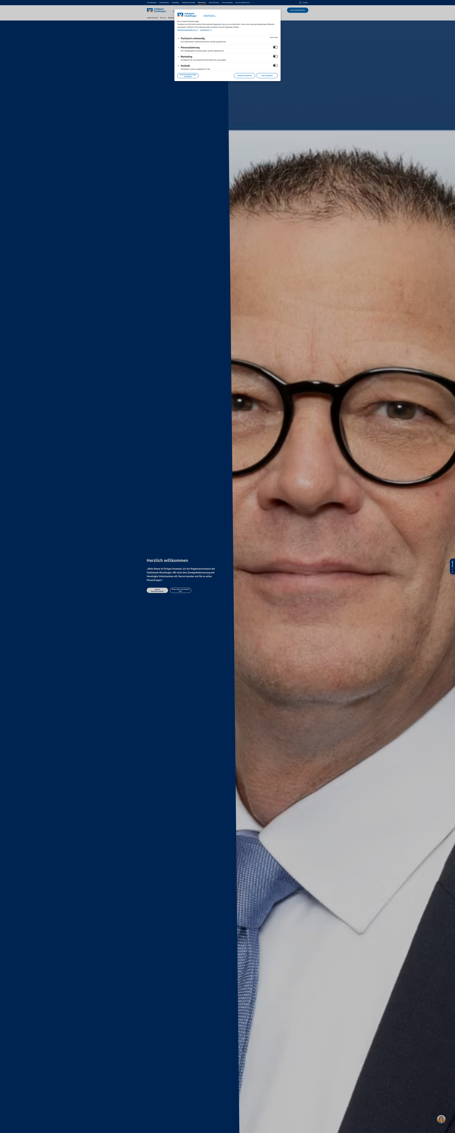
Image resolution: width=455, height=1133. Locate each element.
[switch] (275, 47)
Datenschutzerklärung (186, 30)
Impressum (205, 30)
